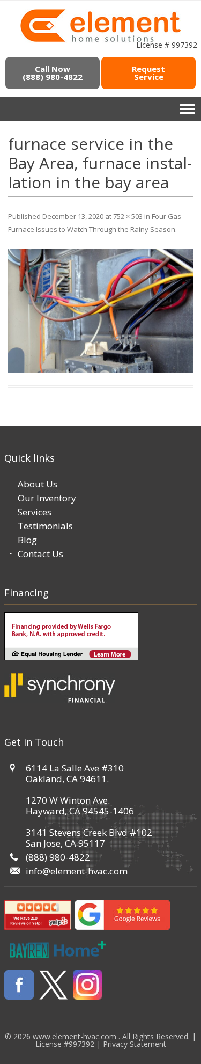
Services (34, 512)
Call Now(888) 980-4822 (53, 72)
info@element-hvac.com (77, 871)
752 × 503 (128, 216)
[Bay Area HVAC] (100, 40)
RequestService (148, 72)
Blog (27, 540)
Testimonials (45, 526)
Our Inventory (47, 498)
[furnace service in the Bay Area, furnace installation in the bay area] (100, 311)
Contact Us (40, 554)
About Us (37, 484)
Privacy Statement (134, 1044)
